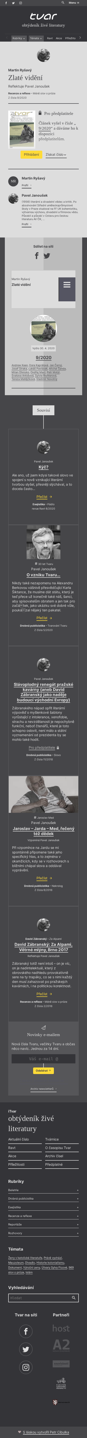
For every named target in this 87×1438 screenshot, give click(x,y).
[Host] (61, 1329)
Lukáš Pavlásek (38, 368)
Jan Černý (56, 365)
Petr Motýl (53, 372)
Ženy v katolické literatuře (25, 1258)
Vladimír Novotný (46, 379)
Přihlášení (31, 154)
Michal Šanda (57, 368)
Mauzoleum (16, 1262)
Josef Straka (19, 368)
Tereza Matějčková (23, 379)
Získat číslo (54, 154)
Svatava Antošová (23, 375)
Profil (25, 185)
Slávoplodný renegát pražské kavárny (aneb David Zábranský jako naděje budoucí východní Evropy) (43, 692)
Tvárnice (52, 1139)
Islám (29, 1272)
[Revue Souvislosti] (61, 1364)
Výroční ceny (31, 1267)
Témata (35, 38)
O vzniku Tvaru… (43, 574)
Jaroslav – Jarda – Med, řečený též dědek (43, 831)
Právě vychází (53, 1258)
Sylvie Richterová (45, 375)
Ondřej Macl (37, 372)
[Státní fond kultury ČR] (61, 1402)
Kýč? (44, 467)
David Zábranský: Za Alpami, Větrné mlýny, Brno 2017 (43, 947)
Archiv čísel (54, 1156)
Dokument (15, 1267)
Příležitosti (72, 38)
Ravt (50, 38)
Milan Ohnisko (20, 372)
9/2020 (45, 128)
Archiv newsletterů (42, 1088)
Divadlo (30, 1262)
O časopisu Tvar (58, 1148)
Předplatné (54, 1164)
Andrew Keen (20, 365)
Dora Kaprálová (38, 365)
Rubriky (18, 38)
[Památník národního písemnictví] (61, 1384)
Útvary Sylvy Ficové (54, 1267)
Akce (59, 38)
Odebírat (42, 1070)
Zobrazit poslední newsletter (42, 1080)
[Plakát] (43, 542)
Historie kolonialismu (50, 1262)
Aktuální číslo (18, 1139)
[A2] (61, 1346)
